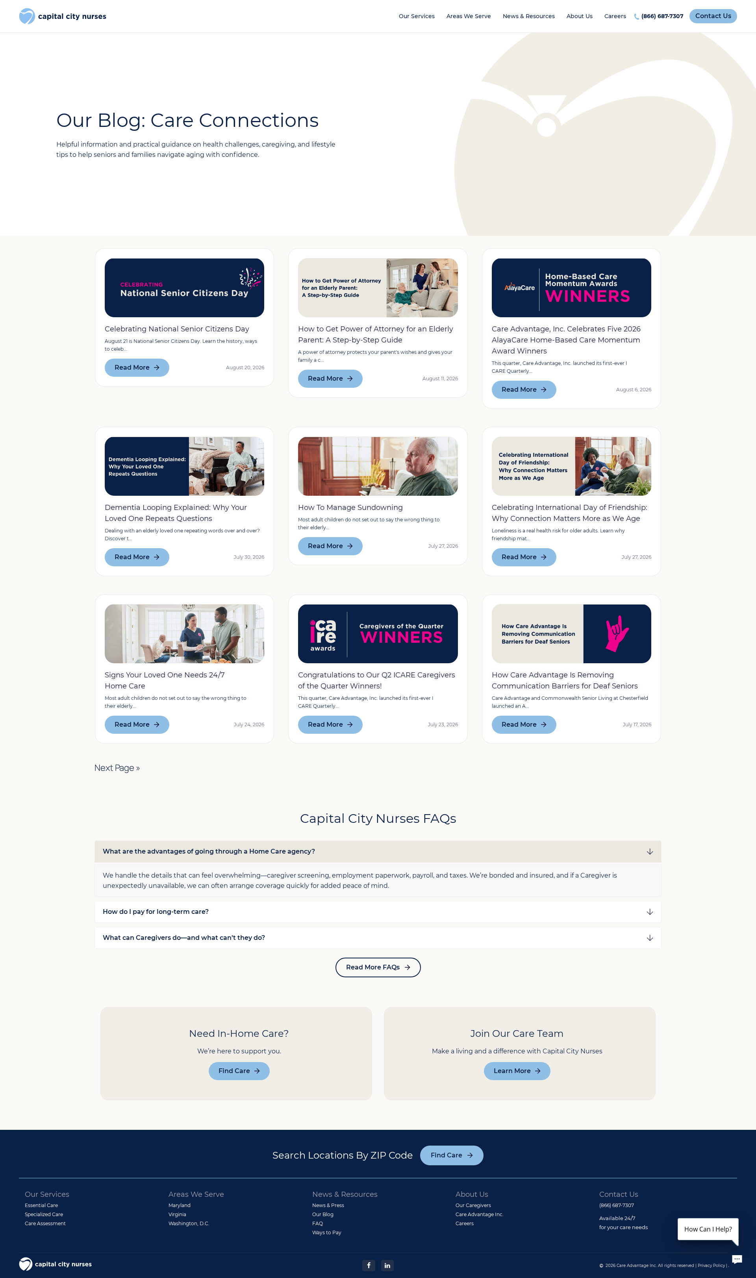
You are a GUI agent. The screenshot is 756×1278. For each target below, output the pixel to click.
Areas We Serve (469, 16)
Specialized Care (44, 1214)
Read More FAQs (373, 967)
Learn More (512, 1071)
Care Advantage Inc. (480, 1214)
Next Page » (117, 768)
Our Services (417, 16)
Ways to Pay (326, 1232)
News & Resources (529, 16)
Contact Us (713, 16)
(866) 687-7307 (662, 16)
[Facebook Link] (368, 1265)
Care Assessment (45, 1223)
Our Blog (323, 1214)
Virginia (177, 1214)
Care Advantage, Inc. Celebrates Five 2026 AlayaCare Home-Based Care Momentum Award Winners (566, 340)
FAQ (317, 1223)
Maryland (180, 1205)
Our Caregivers (473, 1205)
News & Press (328, 1205)
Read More (132, 367)
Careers (615, 16)
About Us (580, 16)
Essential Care (41, 1205)
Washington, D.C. (189, 1223)
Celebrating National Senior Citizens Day (177, 329)
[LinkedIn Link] (387, 1265)
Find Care (234, 1071)
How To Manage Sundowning (350, 507)
